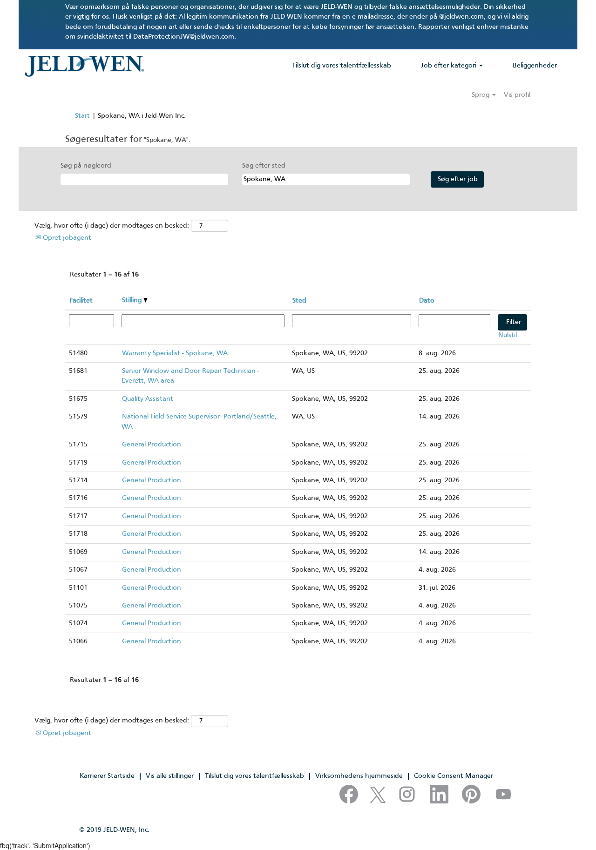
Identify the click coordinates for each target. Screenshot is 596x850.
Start (82, 116)
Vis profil (517, 95)
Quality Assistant (147, 399)
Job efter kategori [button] (449, 65)
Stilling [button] (132, 300)
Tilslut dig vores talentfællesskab (341, 65)
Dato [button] (426, 300)
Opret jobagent (66, 238)
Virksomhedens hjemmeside (359, 776)
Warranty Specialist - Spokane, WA (175, 353)
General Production (151, 444)
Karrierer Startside (107, 776)
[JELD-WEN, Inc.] (84, 66)
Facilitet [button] (81, 300)
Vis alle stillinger (170, 776)
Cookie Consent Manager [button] (453, 776)
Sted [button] (299, 300)
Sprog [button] (481, 95)
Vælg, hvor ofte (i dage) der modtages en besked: (111, 226)
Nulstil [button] (507, 335)
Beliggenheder (535, 65)
